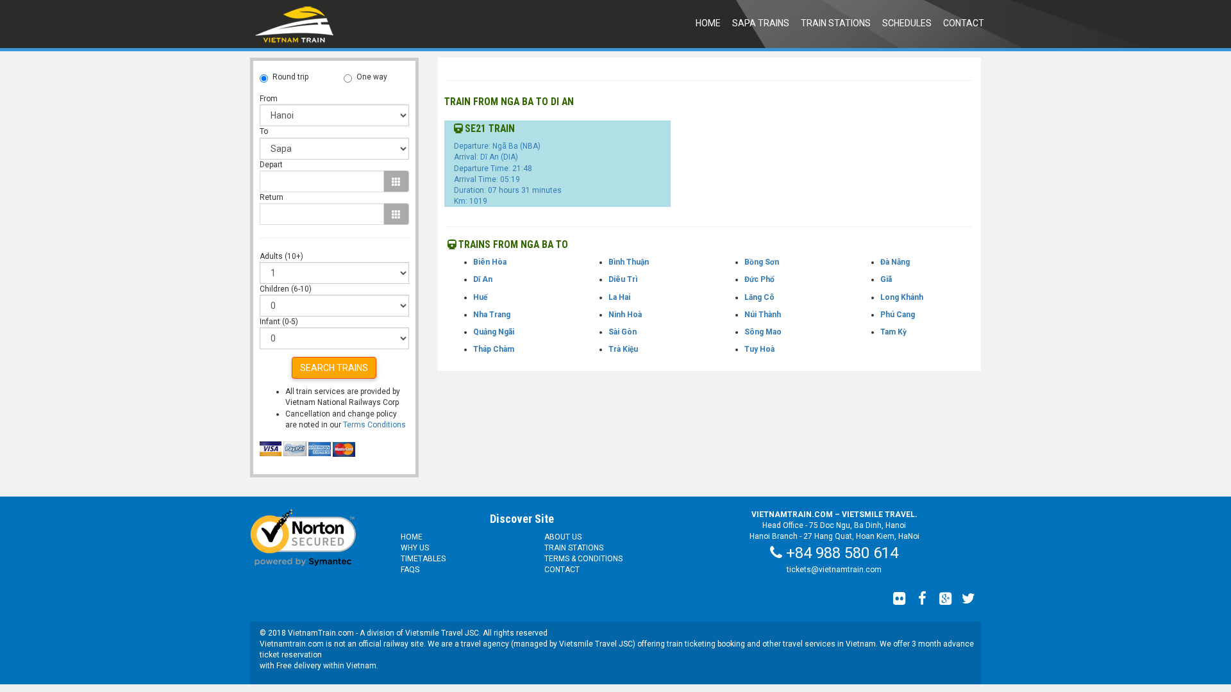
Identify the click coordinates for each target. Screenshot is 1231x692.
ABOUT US (563, 536)
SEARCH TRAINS (334, 368)
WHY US (415, 547)
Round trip (290, 76)
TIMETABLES (423, 558)
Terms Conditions (374, 424)
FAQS (410, 569)
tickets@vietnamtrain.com (834, 569)
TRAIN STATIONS (836, 23)
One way (371, 76)
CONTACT (963, 23)
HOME (708, 23)
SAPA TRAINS (760, 23)
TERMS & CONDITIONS (583, 558)
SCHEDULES (907, 23)
